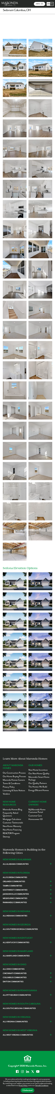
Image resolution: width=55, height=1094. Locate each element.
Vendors (6, 794)
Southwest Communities (15, 890)
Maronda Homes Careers (14, 780)
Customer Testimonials (13, 822)
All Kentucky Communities (16, 942)
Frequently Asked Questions (10, 814)
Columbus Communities (15, 977)
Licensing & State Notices (14, 790)
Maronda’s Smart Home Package (38, 778)
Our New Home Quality (38, 773)
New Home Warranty (12, 826)
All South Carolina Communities (19, 1008)
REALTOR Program (11, 833)
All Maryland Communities (16, 956)
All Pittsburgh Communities (17, 995)
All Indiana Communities (15, 916)
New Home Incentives (38, 770)
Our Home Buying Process (14, 776)
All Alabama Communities (16, 864)
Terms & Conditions (41, 1085)
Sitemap (6, 836)
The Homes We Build (37, 787)
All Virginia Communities (15, 1022)
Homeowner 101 (35, 819)
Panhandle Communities (15, 902)
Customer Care (35, 815)
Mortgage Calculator (12, 819)
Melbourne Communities (15, 898)
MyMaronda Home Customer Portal (36, 811)
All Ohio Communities (13, 969)
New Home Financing (12, 830)
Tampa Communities (12, 886)
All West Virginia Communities (18, 1035)
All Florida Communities (15, 877)
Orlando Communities (14, 881)
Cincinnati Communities (15, 973)
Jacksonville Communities (16, 894)
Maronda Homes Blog (12, 809)
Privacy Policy (23, 1085)
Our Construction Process (14, 773)
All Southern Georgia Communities (20, 929)
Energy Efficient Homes (38, 790)
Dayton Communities (13, 982)
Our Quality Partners (37, 783)
